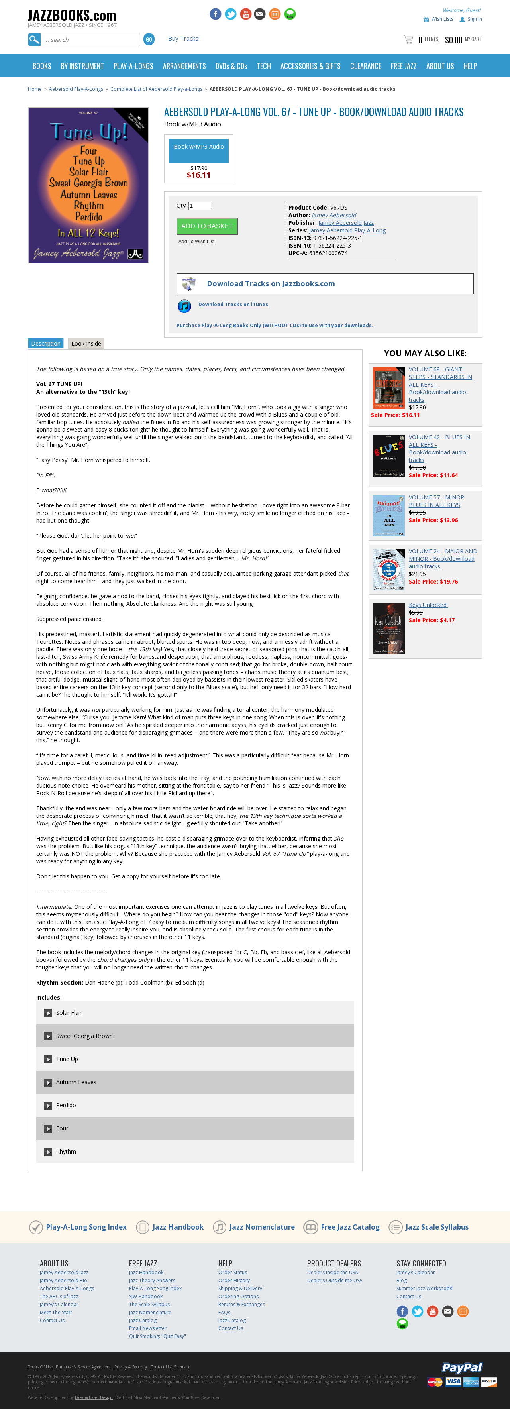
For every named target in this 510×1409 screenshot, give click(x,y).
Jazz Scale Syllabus (437, 1227)
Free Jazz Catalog (350, 1227)
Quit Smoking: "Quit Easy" (157, 1336)
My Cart (473, 38)
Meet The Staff (56, 1312)
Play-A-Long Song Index (86, 1227)
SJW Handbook (146, 1296)
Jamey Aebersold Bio (63, 1280)
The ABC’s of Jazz (59, 1296)
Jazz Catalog (143, 1320)
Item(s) (432, 38)
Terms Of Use (40, 1367)
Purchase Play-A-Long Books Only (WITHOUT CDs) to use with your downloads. (275, 325)
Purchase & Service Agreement (83, 1367)
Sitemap (181, 1367)
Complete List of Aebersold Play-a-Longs (156, 89)
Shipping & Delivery (240, 1288)
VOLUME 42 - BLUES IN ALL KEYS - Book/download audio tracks (439, 448)
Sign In (475, 19)
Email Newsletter (148, 1328)
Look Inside (86, 343)
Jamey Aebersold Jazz (346, 222)
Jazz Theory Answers (152, 1280)
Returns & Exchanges (241, 1304)
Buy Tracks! (184, 38)
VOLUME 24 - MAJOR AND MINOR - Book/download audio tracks (443, 558)
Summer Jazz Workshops (424, 1288)
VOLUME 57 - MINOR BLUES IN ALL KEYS (436, 501)
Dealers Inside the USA (332, 1272)
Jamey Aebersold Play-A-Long (347, 230)
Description (46, 343)
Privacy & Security (130, 1367)
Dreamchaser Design (94, 1397)
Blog (401, 1280)
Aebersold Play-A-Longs (76, 89)
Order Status (232, 1272)
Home (35, 89)
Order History (234, 1280)
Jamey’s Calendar (59, 1304)
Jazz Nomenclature (262, 1227)
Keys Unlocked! (428, 605)
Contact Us (52, 1320)
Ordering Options (238, 1296)
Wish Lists (442, 19)
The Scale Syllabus (149, 1304)
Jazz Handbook (178, 1227)
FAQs (224, 1312)
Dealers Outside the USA (335, 1280)
